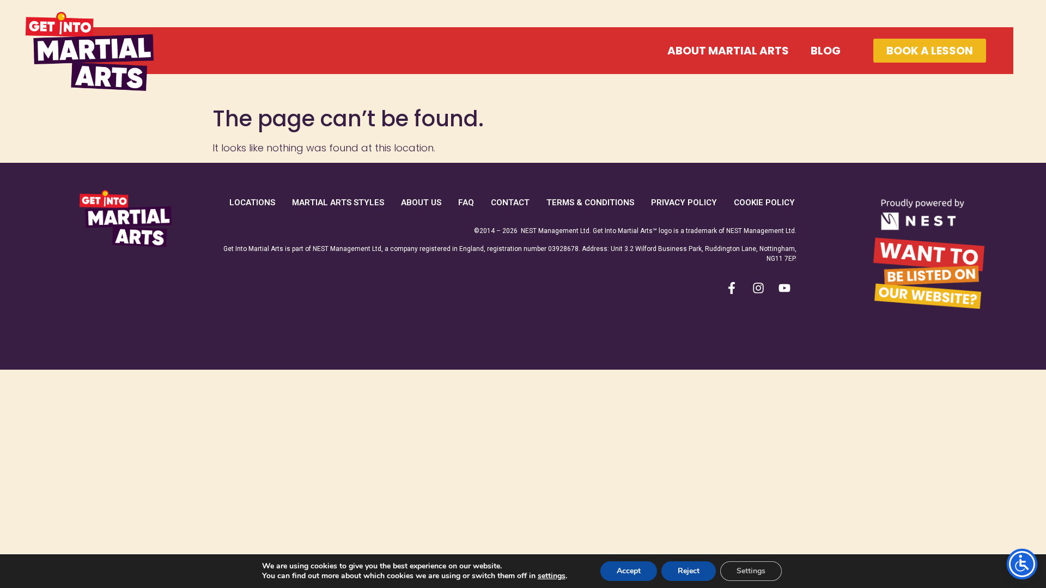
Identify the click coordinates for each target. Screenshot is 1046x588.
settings (551, 576)
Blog (826, 50)
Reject (689, 571)
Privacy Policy (684, 202)
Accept (629, 571)
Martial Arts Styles (338, 202)
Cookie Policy (764, 202)
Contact (510, 202)
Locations (252, 202)
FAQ (466, 202)
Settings (751, 571)
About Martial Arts (728, 50)
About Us (421, 202)
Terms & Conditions (590, 202)
